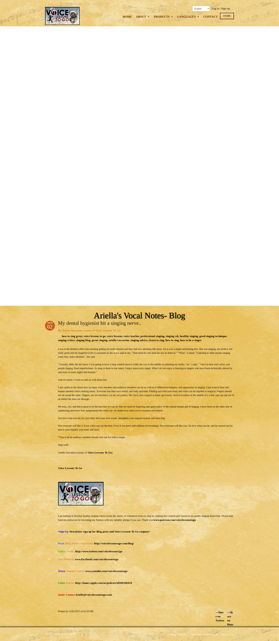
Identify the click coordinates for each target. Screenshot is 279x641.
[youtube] (88, 634)
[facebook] (84, 634)
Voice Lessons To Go (100, 452)
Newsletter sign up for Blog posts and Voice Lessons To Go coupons (109, 531)
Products (162, 16)
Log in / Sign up (221, 8)
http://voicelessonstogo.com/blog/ (114, 543)
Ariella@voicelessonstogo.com (93, 594)
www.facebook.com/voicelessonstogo (97, 559)
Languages (186, 16)
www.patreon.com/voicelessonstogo (175, 520)
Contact (210, 16)
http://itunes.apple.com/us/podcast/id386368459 (103, 582)
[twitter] (80, 634)
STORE (227, 16)
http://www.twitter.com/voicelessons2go (98, 551)
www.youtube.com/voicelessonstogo (106, 571)
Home (127, 16)
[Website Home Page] (62, 18)
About (141, 16)
